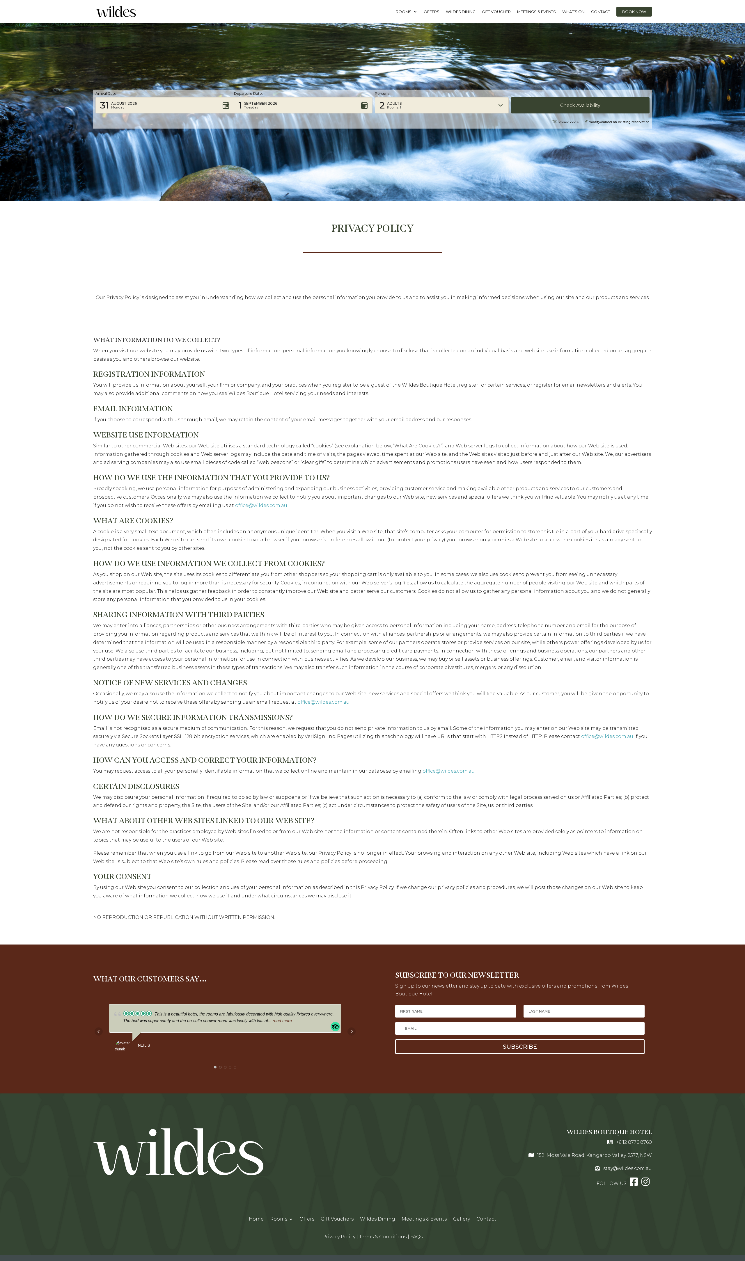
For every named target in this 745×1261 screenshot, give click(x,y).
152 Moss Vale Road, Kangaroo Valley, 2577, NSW (594, 1155)
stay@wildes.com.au (627, 1168)
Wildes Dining (461, 12)
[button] (164, 105)
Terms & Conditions (383, 1236)
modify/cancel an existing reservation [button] (619, 122)
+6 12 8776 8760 (634, 1142)
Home (256, 1218)
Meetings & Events (536, 12)
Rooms (403, 12)
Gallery (461, 1218)
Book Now (634, 12)
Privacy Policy (338, 1236)
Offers (431, 12)
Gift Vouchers (337, 1218)
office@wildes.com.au (261, 505)
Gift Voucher (496, 12)
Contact (600, 12)
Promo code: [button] (568, 122)
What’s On (573, 12)
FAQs (416, 1236)
